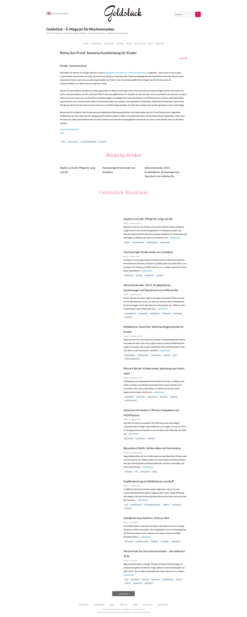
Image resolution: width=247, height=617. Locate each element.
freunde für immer (142, 541)
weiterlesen (175, 237)
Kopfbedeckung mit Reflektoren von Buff (148, 481)
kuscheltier (165, 541)
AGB (135, 604)
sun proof (102, 142)
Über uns (123, 604)
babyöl (127, 242)
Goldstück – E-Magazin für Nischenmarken (80, 29)
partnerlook (138, 583)
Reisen (129, 43)
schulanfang (176, 505)
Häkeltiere (154, 541)
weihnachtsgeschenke (132, 359)
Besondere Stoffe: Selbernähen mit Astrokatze (152, 448)
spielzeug (167, 355)
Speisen (120, 43)
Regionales (140, 43)
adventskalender (130, 313)
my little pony (140, 438)
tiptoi (175, 355)
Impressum (147, 604)
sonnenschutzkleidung (88, 142)
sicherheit (128, 508)
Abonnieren (84, 604)
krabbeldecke (154, 313)
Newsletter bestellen (60, 13)
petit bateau (149, 583)
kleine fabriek (152, 397)
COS (126, 579)
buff (126, 505)
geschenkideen (130, 355)
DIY (136, 472)
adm (62, 133)
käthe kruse (156, 579)
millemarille (166, 313)
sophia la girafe (152, 242)
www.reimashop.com (69, 129)
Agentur (159, 43)
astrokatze (128, 472)
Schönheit (96, 43)
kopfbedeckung (136, 505)
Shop (150, 43)
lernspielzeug (156, 355)
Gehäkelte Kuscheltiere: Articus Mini (146, 518)
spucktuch (128, 317)
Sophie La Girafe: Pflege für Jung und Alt (148, 219)
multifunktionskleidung (152, 505)
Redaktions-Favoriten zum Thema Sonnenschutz (125, 72)
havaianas (145, 579)
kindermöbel (129, 397)
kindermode (129, 275)
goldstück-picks (143, 355)
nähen (155, 472)
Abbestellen (99, 604)
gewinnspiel (143, 313)
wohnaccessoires (130, 400)
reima (63, 142)
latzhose (179, 579)
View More (123, 593)
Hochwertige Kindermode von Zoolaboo (148, 252)
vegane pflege (164, 242)
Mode (86, 43)
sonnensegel (177, 313)
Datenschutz (163, 604)
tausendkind (149, 275)
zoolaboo (159, 275)
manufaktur (176, 541)
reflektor (166, 505)
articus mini (129, 541)
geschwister (135, 579)
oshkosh (127, 583)
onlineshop (163, 397)
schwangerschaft (138, 242)
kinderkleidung (168, 579)
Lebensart (109, 43)
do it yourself (145, 472)
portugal (139, 275)
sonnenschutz (73, 142)
